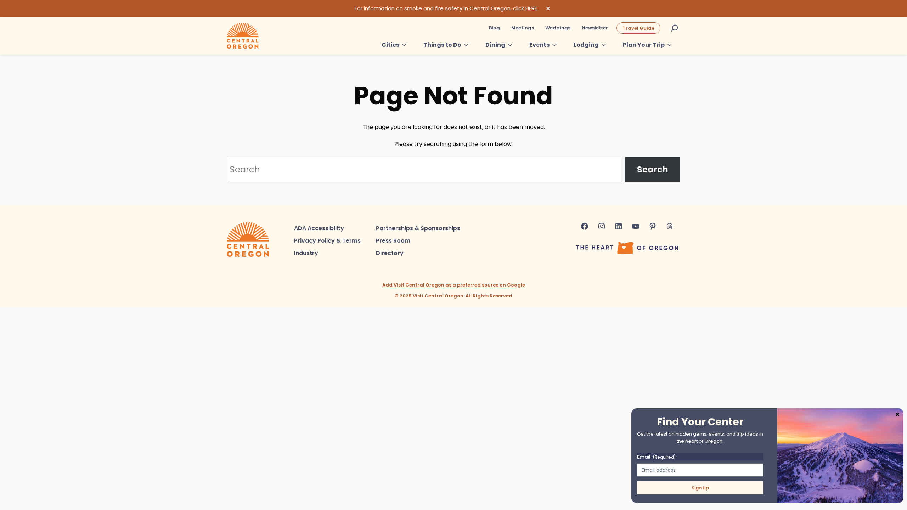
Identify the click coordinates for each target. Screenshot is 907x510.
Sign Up (700, 487)
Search (652, 169)
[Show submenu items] (404, 45)
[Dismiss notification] (548, 8)
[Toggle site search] (674, 28)
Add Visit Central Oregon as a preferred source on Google (453, 285)
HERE (531, 8)
